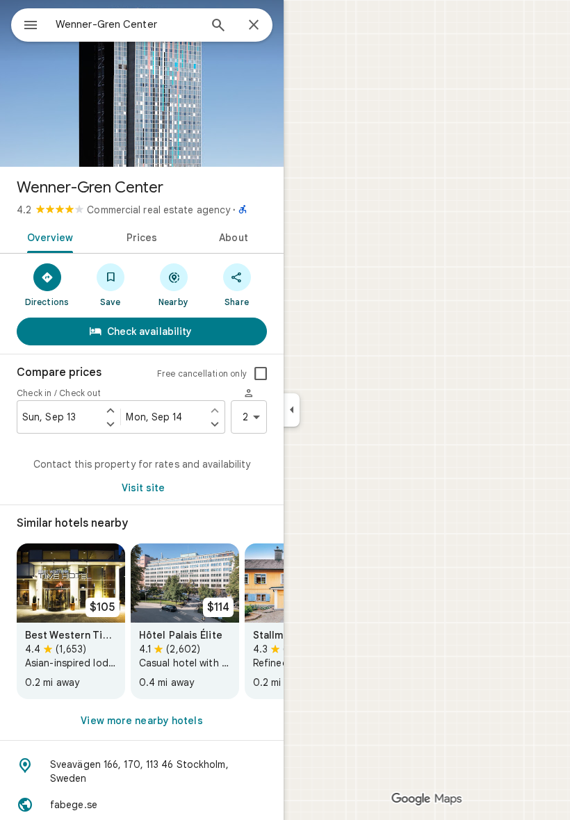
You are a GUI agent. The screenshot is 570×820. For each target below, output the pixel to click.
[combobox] (127, 24)
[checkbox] (260, 374)
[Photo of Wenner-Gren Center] (142, 83)
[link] (71, 621)
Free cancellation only (202, 373)
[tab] (47, 236)
